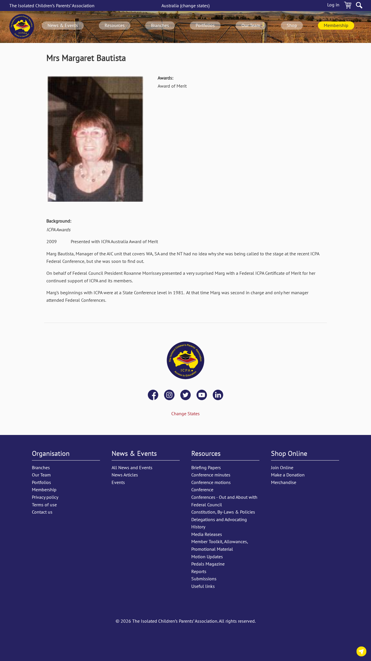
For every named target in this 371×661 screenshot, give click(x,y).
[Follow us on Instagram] (169, 395)
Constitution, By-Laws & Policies (223, 512)
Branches (160, 25)
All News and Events (132, 467)
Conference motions (211, 482)
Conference (202, 489)
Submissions (204, 578)
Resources (115, 25)
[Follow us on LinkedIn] (218, 395)
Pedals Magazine (208, 564)
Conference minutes (210, 475)
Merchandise (283, 482)
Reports (198, 571)
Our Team (250, 25)
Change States (185, 413)
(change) (185, 5)
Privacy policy (45, 497)
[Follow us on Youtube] (202, 395)
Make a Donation (288, 475)
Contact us (361, 652)
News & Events (63, 25)
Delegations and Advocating (219, 519)
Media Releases (206, 534)
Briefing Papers (206, 467)
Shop (292, 25)
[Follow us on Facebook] (153, 395)
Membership (336, 25)
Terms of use (44, 505)
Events (118, 482)
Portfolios (205, 25)
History (198, 527)
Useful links (203, 586)
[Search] (359, 6)
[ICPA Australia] (21, 27)
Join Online (282, 467)
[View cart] (347, 6)
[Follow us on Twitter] (185, 395)
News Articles (125, 475)
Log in (333, 5)
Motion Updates (207, 556)
